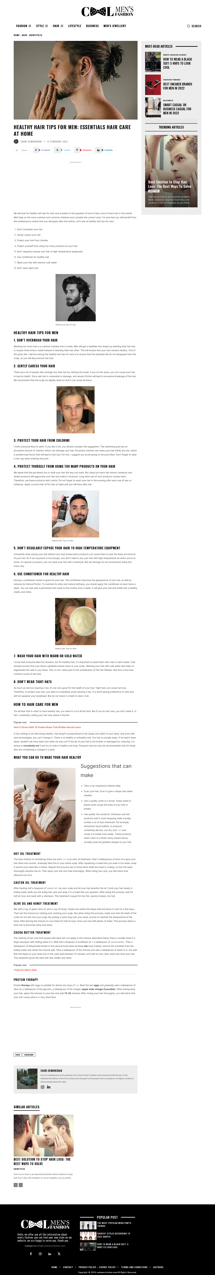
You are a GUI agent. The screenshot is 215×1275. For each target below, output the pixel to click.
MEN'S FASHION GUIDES (174, 55)
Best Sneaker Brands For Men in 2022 (177, 86)
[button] (194, 25)
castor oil (52, 888)
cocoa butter (117, 942)
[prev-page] (16, 1185)
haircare (29, 1054)
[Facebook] (31, 1254)
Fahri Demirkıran (31, 141)
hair (120, 830)
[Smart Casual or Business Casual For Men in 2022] (153, 107)
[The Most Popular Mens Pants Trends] (88, 1225)
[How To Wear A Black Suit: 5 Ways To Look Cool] (153, 62)
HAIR (24, 35)
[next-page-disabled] (21, 1185)
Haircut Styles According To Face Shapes (113, 1235)
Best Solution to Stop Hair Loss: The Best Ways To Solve (42, 1161)
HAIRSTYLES (35, 35)
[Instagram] (43, 1087)
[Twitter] (59, 1254)
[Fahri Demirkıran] (17, 141)
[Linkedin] (49, 1087)
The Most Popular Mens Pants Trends (114, 1224)
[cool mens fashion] (107, 11)
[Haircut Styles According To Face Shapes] (88, 1236)
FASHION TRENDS (171, 80)
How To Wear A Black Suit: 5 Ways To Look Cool (177, 63)
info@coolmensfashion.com (51, 1245)
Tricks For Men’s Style (25, 970)
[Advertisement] (76, 186)
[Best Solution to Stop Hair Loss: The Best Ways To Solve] (44, 1136)
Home (17, 35)
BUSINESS (168, 100)
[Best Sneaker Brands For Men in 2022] (153, 85)
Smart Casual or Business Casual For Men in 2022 (177, 108)
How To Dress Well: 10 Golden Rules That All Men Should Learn (47, 727)
